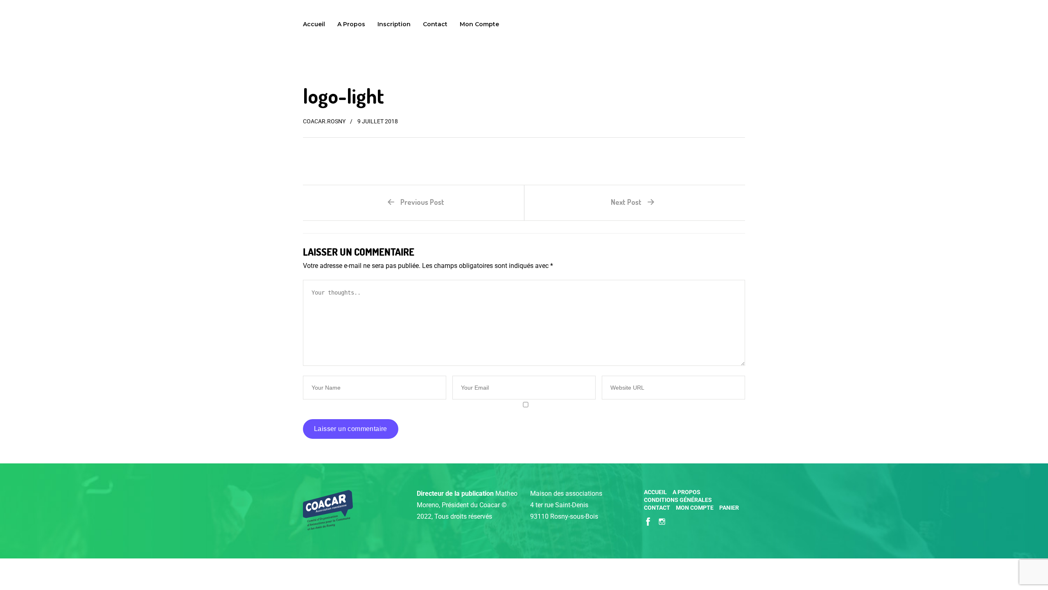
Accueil (314, 24)
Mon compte (479, 24)
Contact (435, 24)
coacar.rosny (324, 121)
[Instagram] (662, 521)
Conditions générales (678, 500)
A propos (351, 24)
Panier (729, 507)
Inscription (394, 24)
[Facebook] (648, 521)
